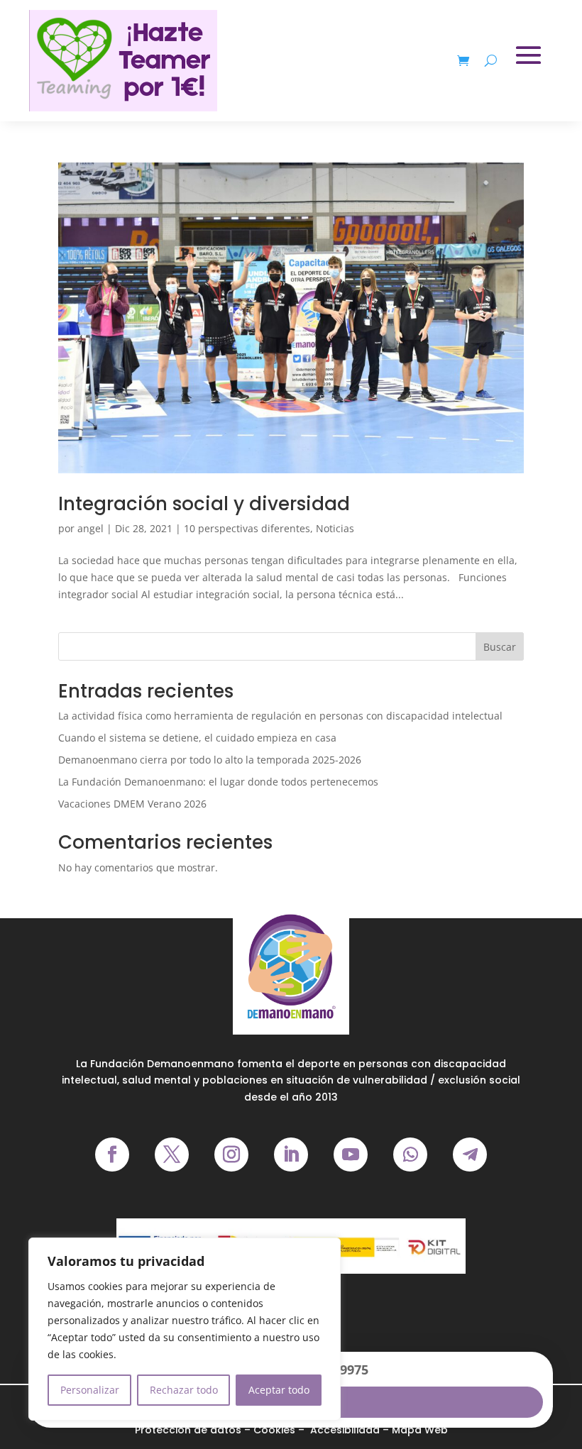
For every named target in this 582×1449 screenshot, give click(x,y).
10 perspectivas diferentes (247, 528)
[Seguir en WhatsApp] (410, 1154)
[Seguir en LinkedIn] (291, 1154)
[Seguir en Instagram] (231, 1154)
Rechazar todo (184, 1389)
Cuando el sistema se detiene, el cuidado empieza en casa (197, 737)
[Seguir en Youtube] (351, 1154)
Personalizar (89, 1389)
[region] (184, 1329)
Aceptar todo (278, 1389)
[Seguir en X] (172, 1154)
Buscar (499, 647)
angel (90, 528)
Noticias (335, 528)
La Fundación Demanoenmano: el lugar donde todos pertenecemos (218, 781)
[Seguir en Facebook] (112, 1154)
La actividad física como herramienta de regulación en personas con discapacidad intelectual (280, 715)
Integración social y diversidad (204, 504)
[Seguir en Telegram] (470, 1154)
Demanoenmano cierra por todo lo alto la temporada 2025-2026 (209, 759)
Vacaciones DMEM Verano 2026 (132, 803)
